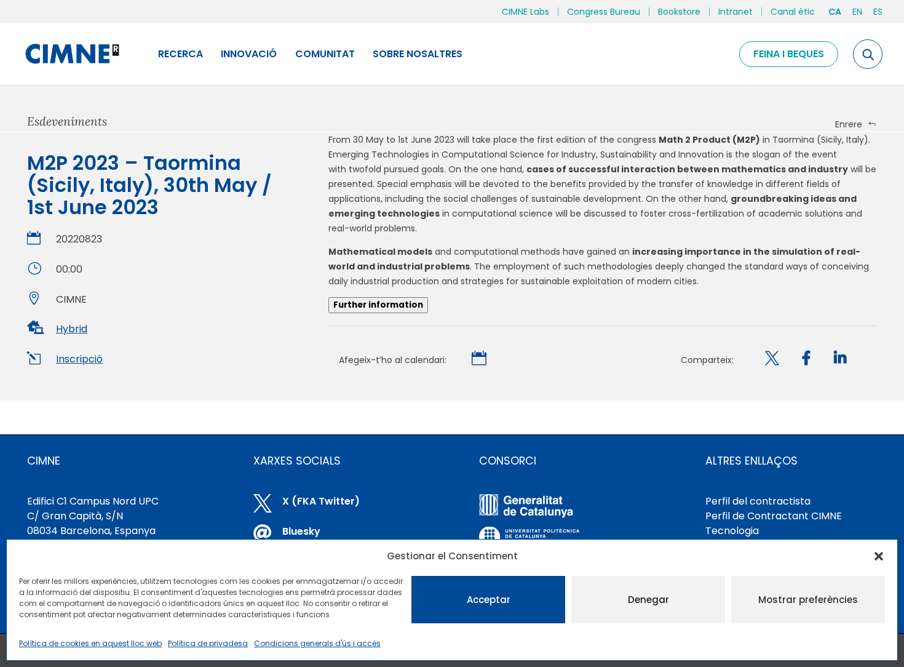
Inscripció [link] (79, 359)
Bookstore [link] (679, 12)
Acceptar (488, 599)
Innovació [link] (249, 54)
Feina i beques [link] (788, 54)
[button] (879, 556)
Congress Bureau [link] (603, 12)
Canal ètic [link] (793, 12)
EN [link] (857, 12)
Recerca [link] (180, 54)
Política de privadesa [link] (208, 643)
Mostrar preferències (808, 599)
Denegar (648, 599)
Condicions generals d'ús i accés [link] (317, 643)
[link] (72, 54)
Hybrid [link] (71, 329)
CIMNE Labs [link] (525, 12)
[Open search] (867, 54)
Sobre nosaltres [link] (417, 54)
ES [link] (877, 12)
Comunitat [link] (325, 54)
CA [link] (834, 12)
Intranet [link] (735, 12)
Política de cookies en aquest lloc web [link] (90, 643)
